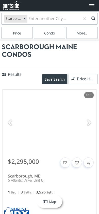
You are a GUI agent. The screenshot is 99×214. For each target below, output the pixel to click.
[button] (24, 18)
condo (49, 33)
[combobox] (28, 18)
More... (82, 33)
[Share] (89, 162)
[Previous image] (10, 122)
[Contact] (65, 162)
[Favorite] (77, 162)
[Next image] (89, 122)
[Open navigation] (91, 6)
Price (17, 33)
